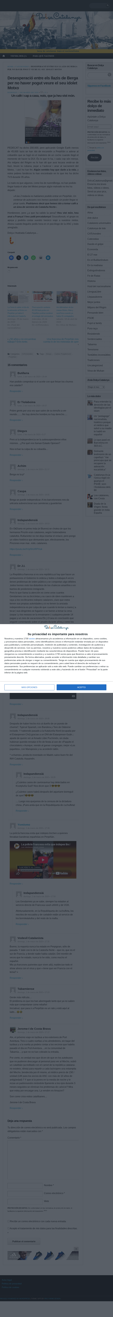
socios (32, 639)
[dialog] (56, 658)
